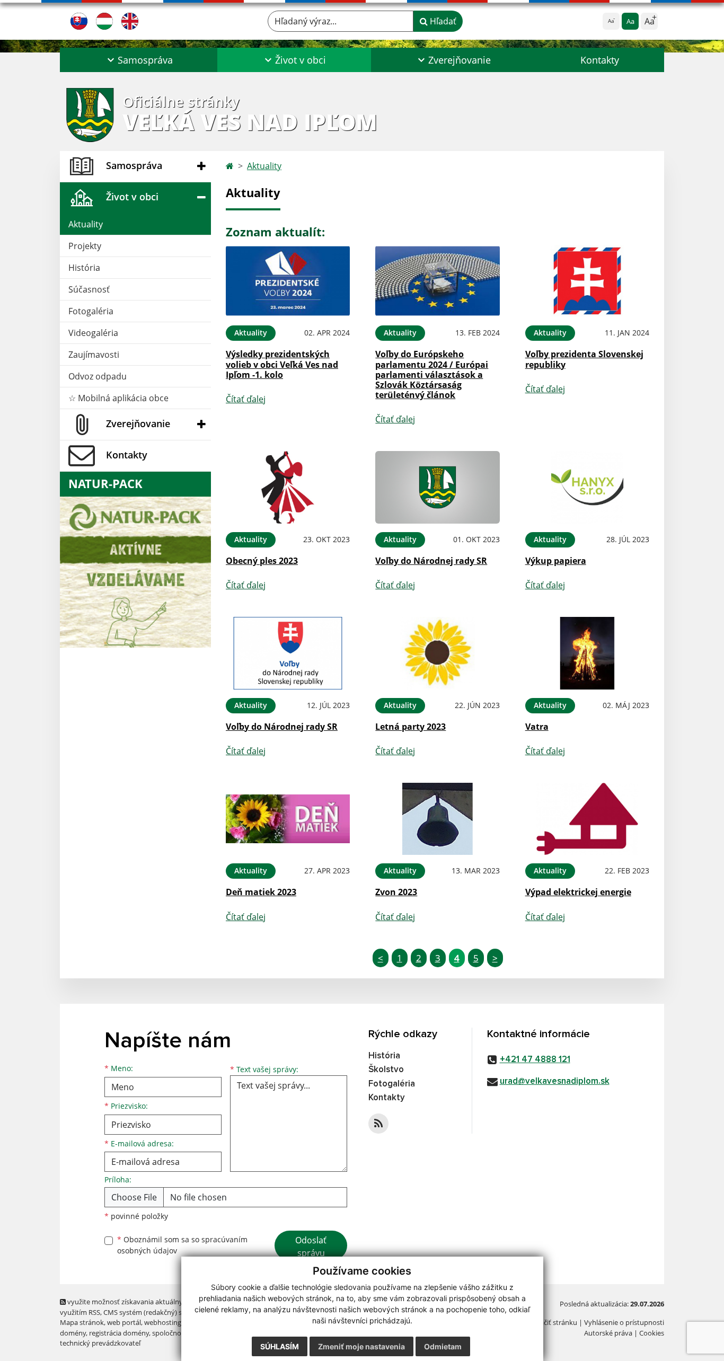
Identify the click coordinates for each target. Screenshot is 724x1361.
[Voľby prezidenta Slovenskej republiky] (587, 281)
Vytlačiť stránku (552, 1322)
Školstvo (386, 1069)
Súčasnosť (89, 289)
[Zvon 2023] (437, 819)
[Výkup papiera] (587, 487)
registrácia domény (119, 1333)
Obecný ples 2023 (262, 561)
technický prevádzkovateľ (100, 1343)
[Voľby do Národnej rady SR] (437, 487)
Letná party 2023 (410, 726)
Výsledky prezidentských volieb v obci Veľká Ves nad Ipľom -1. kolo (282, 364)
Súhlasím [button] (279, 1346)
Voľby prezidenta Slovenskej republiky (584, 359)
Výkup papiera (555, 561)
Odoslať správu (310, 1246)
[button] (138, 60)
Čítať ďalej (246, 399)
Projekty (84, 246)
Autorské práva (608, 1333)
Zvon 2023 (396, 892)
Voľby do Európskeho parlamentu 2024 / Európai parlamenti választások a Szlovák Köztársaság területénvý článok (431, 374)
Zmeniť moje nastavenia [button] (361, 1346)
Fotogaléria (90, 311)
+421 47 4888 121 (535, 1059)
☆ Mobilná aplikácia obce (118, 398)
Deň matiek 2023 (261, 892)
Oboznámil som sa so (182, 1245)
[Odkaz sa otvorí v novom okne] (378, 1123)
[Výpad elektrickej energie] (587, 819)
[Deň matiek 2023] (288, 819)
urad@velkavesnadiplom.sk (555, 1081)
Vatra (537, 726)
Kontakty (599, 60)
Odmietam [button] (443, 1346)
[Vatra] (587, 653)
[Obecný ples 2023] (288, 487)
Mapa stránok (82, 1322)
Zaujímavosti (93, 354)
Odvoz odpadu (97, 376)
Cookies (651, 1333)
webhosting (162, 1322)
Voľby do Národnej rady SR (431, 561)
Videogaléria (93, 333)
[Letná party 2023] (437, 653)
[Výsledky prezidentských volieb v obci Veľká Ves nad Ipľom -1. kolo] (288, 281)
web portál (124, 1322)
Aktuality (85, 224)
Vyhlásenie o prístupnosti (624, 1322)
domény (73, 1333)
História (84, 267)
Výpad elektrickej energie (578, 892)
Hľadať (442, 21)
